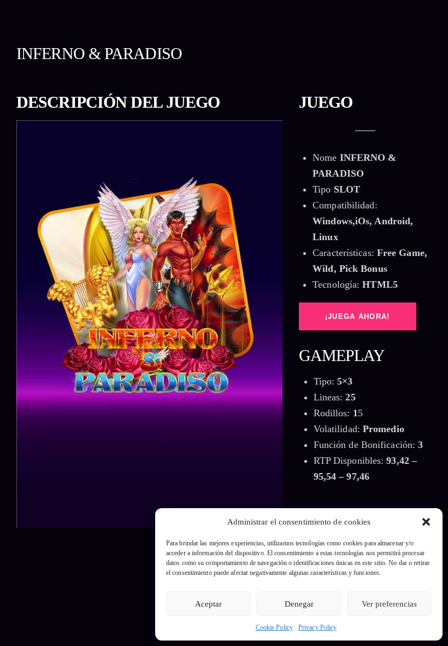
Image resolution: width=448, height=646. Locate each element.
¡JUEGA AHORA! (357, 316)
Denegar (299, 604)
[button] (426, 521)
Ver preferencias (389, 604)
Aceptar (208, 604)
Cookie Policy (274, 627)
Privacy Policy (317, 627)
